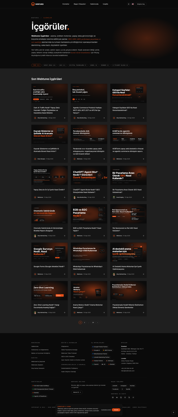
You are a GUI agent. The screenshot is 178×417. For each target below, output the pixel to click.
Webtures (35, 17)
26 (93, 322)
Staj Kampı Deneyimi (37, 368)
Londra (123, 358)
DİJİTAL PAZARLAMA (77, 65)
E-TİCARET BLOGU (120, 65)
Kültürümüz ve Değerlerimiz (40, 350)
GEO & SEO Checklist (68, 356)
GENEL (93, 65)
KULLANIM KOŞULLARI (123, 407)
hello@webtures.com (127, 371)
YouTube (132, 385)
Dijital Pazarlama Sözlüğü (69, 350)
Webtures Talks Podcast (69, 353)
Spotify (128, 389)
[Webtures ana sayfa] (37, 4)
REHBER (105, 65)
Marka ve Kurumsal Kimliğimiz (40, 353)
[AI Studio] (121, 397)
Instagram (123, 385)
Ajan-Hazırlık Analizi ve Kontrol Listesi (73, 360)
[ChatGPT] (112, 397)
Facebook (115, 389)
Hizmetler (65, 4)
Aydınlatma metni (106, 409)
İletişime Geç (141, 4)
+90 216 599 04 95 (127, 368)
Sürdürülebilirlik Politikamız (69, 368)
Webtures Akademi (37, 365)
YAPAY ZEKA (49, 65)
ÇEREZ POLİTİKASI (140, 407)
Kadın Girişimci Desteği (68, 371)
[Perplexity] (125, 397)
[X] (129, 397)
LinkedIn (115, 385)
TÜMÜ (36, 65)
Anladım (116, 410)
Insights (105, 4)
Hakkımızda (34, 346)
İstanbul (124, 346)
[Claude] (117, 397)
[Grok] (133, 397)
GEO (62, 65)
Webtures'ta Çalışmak (38, 361)
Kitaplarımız (65, 346)
